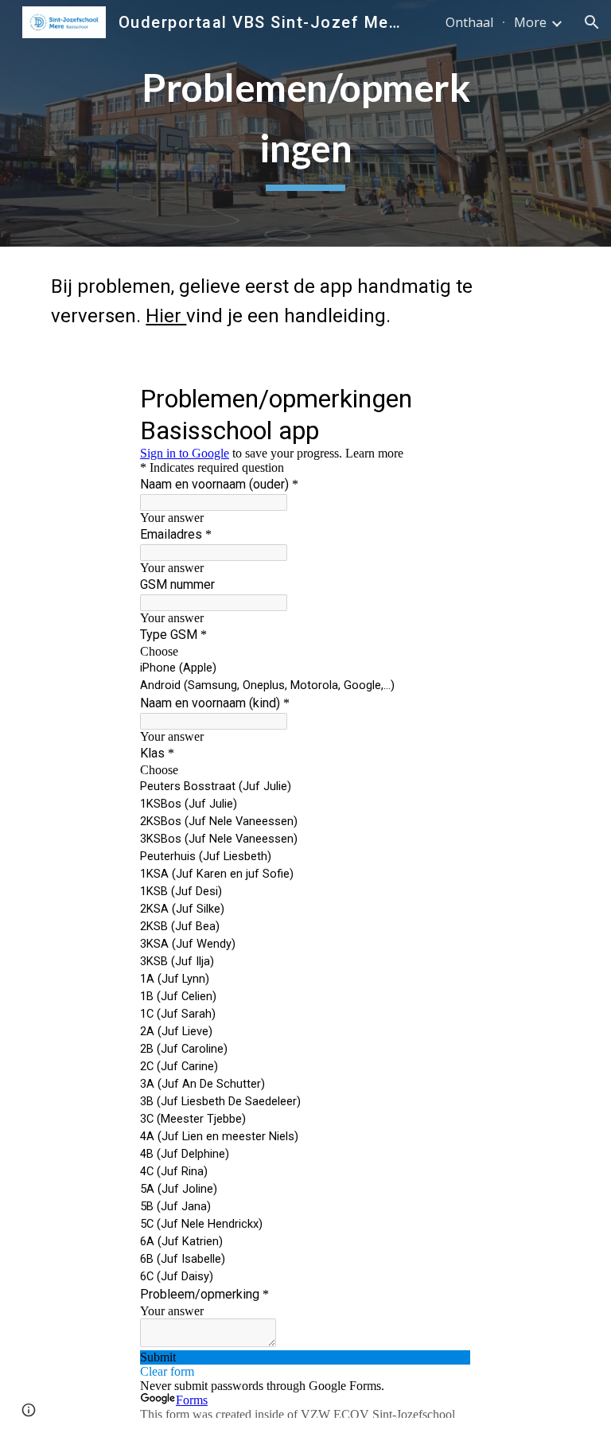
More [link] (530, 22)
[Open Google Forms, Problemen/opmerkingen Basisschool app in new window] (447, 397)
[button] (592, 22)
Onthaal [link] (469, 22)
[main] (305, 123)
